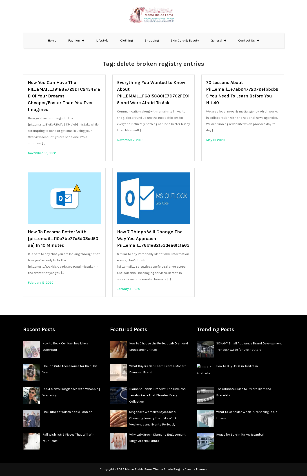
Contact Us (246, 40)
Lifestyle (102, 40)
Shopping (152, 40)
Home (52, 40)
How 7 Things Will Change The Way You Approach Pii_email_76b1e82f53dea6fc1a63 (153, 238)
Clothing (126, 40)
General (216, 40)
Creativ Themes (196, 469)
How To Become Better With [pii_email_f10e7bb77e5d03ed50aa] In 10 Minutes (63, 238)
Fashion (74, 40)
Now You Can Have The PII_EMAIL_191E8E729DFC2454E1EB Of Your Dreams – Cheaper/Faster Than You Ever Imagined (64, 96)
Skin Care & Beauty (185, 40)
